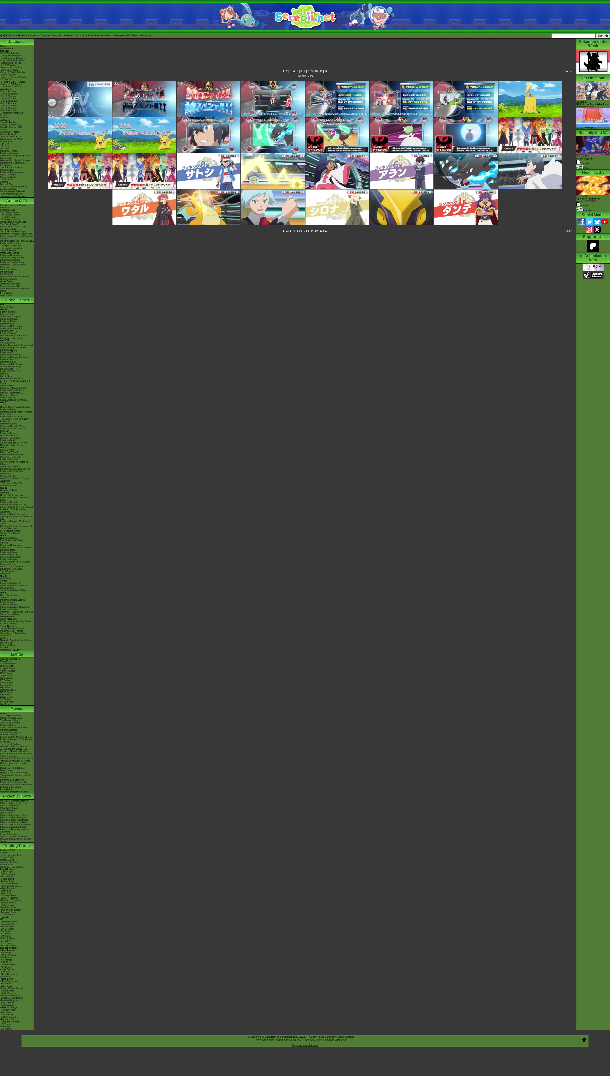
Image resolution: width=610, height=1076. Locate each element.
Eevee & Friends (8, 834)
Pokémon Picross (9, 433)
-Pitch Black (6, 876)
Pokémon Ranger (8, 559)
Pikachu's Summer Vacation (14, 801)
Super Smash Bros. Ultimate (14, 400)
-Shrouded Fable (8, 907)
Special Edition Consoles (12, 628)
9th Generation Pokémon (12, 191)
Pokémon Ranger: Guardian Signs (14, 498)
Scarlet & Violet (7, 312)
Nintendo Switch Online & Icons (16, 640)
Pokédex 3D (6, 474)
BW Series (5, 694)
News (3, 46)
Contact (44, 35)
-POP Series (6, 962)
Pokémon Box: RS (9, 554)
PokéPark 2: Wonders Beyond (15, 469)
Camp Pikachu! (7, 810)
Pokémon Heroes (8, 730)
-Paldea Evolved (8, 924)
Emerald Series (7, 685)
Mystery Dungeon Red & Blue (15, 562)
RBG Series (6, 673)
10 (316, 71)
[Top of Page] (584, 1039)
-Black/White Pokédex (11, 63)
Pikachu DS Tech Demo (12, 566)
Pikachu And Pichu (9, 805)
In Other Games (8, 624)
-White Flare (6, 893)
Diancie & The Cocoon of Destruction (12, 769)
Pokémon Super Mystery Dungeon (12, 429)
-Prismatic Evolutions (10, 900)
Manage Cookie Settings (340, 1036)
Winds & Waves (8, 307)
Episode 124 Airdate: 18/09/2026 (588, 198)
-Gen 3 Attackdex (9, 96)
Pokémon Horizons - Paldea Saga (17, 241)
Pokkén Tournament (10, 438)
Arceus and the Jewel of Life (14, 749)
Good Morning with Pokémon (14, 276)
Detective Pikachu (9, 395)
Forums (32, 35)
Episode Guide (305, 76)
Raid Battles (6, 864)
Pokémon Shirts (8, 177)
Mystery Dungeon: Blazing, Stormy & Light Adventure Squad (16, 505)
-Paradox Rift (6, 917)
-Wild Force (6, 1012)
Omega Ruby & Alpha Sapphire (15, 407)
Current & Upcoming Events (14, 186)
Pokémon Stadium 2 (10, 583)
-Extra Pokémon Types (11, 855)
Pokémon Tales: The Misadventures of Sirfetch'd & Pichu (15, 288)
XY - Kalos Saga (8, 229)
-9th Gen (4, 144)
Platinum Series (8, 690)
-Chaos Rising (7, 879)
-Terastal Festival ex (10, 995)
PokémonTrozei (8, 564)
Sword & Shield (7, 343)
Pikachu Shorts (17, 796)
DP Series (5, 687)
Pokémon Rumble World (12, 426)
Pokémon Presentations (12, 172)
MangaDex (5, 661)
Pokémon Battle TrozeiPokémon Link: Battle (16, 413)
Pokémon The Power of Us (13, 782)
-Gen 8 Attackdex (9, 108)
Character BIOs (8, 664)
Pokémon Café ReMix (11, 326)
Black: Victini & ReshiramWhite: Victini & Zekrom (16, 754)
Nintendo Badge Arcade (12, 445)
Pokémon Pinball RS (10, 557)
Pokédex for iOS (8, 485)
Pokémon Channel (9, 552)
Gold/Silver (5, 578)
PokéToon (5, 267)
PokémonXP (6, 158)
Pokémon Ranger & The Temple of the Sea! (16, 740)
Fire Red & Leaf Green (11, 540)
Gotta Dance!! (7, 813)
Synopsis (584, 205)
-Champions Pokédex (10, 86)
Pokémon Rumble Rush (12, 390)
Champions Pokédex (125, 35)
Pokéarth (145, 35)
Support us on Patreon (305, 1045)
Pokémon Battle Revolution (13, 514)
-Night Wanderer (8, 1005)
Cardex (3, 129)
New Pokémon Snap (10, 366)
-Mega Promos (7, 950)
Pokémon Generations (11, 255)
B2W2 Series (6, 697)
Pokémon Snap (7, 602)
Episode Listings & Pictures (13, 205)
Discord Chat (6, 184)
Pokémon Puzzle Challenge (13, 585)
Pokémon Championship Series (15, 155)
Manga (17, 654)
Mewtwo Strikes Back (11, 718)
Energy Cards (7, 860)
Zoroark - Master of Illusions (14, 751)
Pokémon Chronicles (10, 243)
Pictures (587, 168)
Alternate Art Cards (9, 862)
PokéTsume (6, 295)
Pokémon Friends (9, 321)
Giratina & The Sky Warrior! (14, 746)
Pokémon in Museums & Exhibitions (12, 164)
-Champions (6, 141)
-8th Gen (4, 146)
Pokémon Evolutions (10, 260)
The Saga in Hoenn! (10, 219)
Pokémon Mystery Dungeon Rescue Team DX (14, 358)
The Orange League (10, 215)
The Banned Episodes (11, 248)
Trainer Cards (7, 857)
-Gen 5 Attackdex (9, 101)
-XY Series (5, 933)
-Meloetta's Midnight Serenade (15, 761)
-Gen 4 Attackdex (9, 98)
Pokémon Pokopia (9, 319)
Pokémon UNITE (8, 331)
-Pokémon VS (7, 1019)
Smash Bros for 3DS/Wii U (13, 443)
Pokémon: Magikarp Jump (13, 388)
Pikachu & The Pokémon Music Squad (15, 840)
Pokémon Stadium (9, 609)
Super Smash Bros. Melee (13, 590)
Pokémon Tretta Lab (10, 457)
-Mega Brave (6, 979)
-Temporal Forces (9, 912)
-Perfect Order (7, 881)
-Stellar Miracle (7, 1002)
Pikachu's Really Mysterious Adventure (14, 830)
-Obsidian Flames (9, 922)
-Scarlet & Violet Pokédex (12, 82)
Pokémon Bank (7, 409)
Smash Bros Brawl (9, 533)
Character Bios (7, 210)
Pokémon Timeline (9, 151)
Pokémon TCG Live (10, 371)
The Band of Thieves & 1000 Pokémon (14, 420)
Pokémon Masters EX (11, 328)
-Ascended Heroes (9, 883)
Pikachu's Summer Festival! (14, 815)
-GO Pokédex (7, 79)
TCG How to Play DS (11, 483)
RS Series (5, 680)
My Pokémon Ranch (10, 531)
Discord (56, 35)
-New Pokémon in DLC (11, 194)
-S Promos (5, 1026)
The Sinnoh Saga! (9, 224)
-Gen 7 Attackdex (9, 106)
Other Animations (8, 279)
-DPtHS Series (7, 938)
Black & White (7, 450)
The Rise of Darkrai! (10, 744)
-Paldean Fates (7, 914)
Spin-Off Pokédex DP (10, 125)
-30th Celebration (8, 874)
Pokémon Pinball (8, 604)
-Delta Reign (6, 872)
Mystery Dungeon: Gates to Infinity (14, 463)
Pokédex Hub (71, 35)
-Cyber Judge (7, 1014)
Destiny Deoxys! (8, 734)
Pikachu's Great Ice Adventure (15, 824)
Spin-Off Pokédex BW (11, 127)
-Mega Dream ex (8, 974)
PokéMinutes (6, 272)
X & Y (3, 405)
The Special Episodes (11, 245)
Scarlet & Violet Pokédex (96, 35)
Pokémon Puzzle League (12, 600)
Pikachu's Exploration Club (13, 822)
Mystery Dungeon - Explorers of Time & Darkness (16, 527)
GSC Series (6, 678)
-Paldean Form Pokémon (12, 196)
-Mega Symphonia (9, 981)
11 (321, 71)
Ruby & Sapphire (8, 538)
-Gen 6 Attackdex (9, 103)
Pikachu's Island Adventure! (14, 820)
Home (21, 35)
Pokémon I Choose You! (12, 780)
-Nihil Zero (5, 972)
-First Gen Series (8, 945)
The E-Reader (7, 571)
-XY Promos (6, 960)
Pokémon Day (7, 170)
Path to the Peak (8, 269)
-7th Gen (4, 148)
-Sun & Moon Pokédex (11, 67)
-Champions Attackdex (11, 113)
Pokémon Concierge (10, 284)
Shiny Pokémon (8, 250)
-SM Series (5, 931)
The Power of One (9, 720)
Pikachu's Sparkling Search (13, 827)
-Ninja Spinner (7, 969)
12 (326, 71)
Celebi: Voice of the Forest (13, 727)
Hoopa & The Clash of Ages (14, 773)
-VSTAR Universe (9, 1017)
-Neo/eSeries (6, 943)
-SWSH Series (7, 929)
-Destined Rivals (8, 895)
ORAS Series (6, 702)
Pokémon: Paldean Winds (13, 265)
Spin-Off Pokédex (9, 122)
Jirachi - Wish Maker (10, 732)
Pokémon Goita (7, 645)
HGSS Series (6, 692)
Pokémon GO (7, 324)
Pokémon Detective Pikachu (14, 792)
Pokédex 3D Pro (8, 476)
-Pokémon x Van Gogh (11, 167)
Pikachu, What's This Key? (13, 836)
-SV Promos (6, 952)
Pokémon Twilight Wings (12, 257)
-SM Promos (6, 957)
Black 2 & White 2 (9, 452)
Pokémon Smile (8, 362)
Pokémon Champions (10, 316)
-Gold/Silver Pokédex (10, 56)
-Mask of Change (8, 1007)
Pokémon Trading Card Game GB (17, 612)
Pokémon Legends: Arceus (13, 347)
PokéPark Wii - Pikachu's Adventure (12, 510)
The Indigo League (9, 212)
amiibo (3, 638)
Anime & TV (17, 201)
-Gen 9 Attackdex (9, 110)
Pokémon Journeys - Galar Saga (16, 234)
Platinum (4, 493)
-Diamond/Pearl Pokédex (12, 60)
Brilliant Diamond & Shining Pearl (16, 345)
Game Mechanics (9, 134)
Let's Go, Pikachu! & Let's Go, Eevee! (15, 382)
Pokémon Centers (9, 153)
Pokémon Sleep (8, 333)
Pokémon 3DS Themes (11, 631)
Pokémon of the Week (11, 139)
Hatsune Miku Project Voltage (15, 160)
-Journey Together (9, 898)
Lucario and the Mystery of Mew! (16, 737)
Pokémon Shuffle (8, 424)
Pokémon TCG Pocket (11, 338)
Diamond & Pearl (8, 490)
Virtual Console (7, 626)
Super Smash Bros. (10, 614)
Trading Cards (17, 846)
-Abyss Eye (6, 967)
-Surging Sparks (8, 903)
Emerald (4, 543)
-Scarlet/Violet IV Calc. (11, 136)
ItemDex (4, 115)
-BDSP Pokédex (8, 75)
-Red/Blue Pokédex (9, 53)
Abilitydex (5, 120)
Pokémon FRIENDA (10, 650)
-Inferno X (5, 976)
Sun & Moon (6, 376)
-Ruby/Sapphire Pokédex (12, 58)
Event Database (8, 189)
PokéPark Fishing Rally (11, 569)
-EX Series (5, 941)
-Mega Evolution (8, 888)
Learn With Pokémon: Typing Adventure (14, 479)
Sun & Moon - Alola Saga (12, 231)
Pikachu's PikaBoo (9, 808)
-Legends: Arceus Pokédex (13, 77)
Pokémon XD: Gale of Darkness (16, 547)
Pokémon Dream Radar (12, 454)
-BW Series (5, 936)
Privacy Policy (316, 1036)
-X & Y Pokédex (8, 65)
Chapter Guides (8, 668)
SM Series (5, 704)
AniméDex (5, 207)
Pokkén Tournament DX (12, 393)
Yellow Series (6, 675)
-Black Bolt (5, 891)
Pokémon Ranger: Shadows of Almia (15, 522)
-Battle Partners (8, 993)
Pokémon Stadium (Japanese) (15, 607)
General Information (10, 659)
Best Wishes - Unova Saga (13, 226)
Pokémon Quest (8, 397)
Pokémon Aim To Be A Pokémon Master (16, 237)
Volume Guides (7, 671)
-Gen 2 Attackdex (9, 94)
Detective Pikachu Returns (13, 335)
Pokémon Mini (7, 588)
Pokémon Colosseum (10, 545)
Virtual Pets (6, 635)
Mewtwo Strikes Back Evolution (16, 784)
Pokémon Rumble (9, 502)
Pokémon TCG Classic (11, 867)
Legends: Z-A (7, 314)
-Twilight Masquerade (10, 910)
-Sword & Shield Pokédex (12, 72)
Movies (16, 709)
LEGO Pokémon (8, 175)
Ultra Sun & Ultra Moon (11, 378)
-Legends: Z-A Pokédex (12, 84)
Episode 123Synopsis (584, 159)
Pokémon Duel (7, 440)
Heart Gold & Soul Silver (12, 495)
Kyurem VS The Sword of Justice (16, 758)
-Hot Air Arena (7, 991)
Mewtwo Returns (8, 725)
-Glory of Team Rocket (11, 988)
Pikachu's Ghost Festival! (13, 817)
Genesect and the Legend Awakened (13, 764)
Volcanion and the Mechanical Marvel (15, 776)
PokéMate (5, 574)
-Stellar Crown (7, 905)
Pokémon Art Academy (11, 416)
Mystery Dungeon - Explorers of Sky (16, 517)
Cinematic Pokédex (10, 132)
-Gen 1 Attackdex (9, 91)
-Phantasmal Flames (10, 886)
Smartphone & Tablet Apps (13, 633)
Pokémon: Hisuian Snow (12, 262)
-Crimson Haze (7, 1010)
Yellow (3, 597)
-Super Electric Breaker (11, 998)
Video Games (17, 300)
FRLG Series (6, 683)
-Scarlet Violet (7, 926)
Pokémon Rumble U (10, 459)
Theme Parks (7, 179)
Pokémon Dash (7, 550)
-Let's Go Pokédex (9, 70)
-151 (2, 919)
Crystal (3, 581)
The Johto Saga (8, 217)
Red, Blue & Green (9, 595)
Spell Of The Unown (10, 723)
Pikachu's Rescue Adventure (14, 803)
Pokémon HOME (8, 350)
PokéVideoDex (7, 274)
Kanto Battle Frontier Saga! (13, 222)
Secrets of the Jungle (10, 787)
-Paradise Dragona (9, 1000)
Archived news (7, 48)
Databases (17, 42)
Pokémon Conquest (10, 466)
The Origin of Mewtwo (11, 715)
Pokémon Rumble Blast (12, 471)
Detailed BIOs (7, 666)
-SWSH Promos (8, 955)
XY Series (5, 699)
